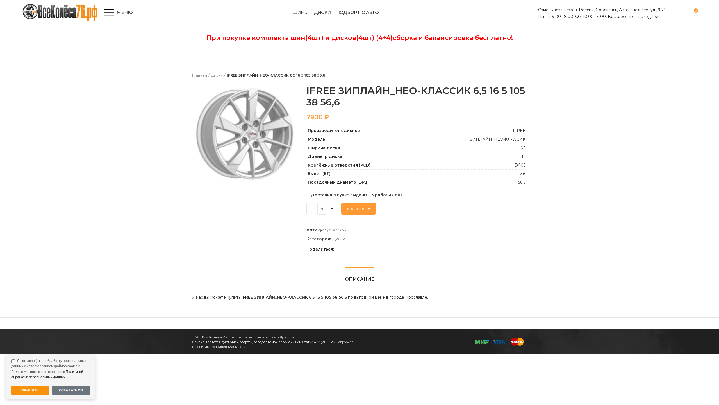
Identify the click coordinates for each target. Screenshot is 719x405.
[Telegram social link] (372, 249)
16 (523, 156)
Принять (30, 390)
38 (522, 173)
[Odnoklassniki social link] (352, 249)
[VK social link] (365, 249)
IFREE (519, 130)
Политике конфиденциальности (220, 347)
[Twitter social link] (346, 249)
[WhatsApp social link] (359, 249)
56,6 (521, 182)
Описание (359, 279)
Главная (199, 75)
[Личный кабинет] (673, 12)
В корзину (358, 208)
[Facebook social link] (339, 249)
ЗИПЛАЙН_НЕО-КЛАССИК (497, 139)
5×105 (520, 165)
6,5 (522, 147)
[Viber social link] (378, 249)
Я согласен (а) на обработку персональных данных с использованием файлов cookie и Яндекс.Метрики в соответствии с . (48, 369)
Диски (217, 75)
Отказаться (71, 390)
